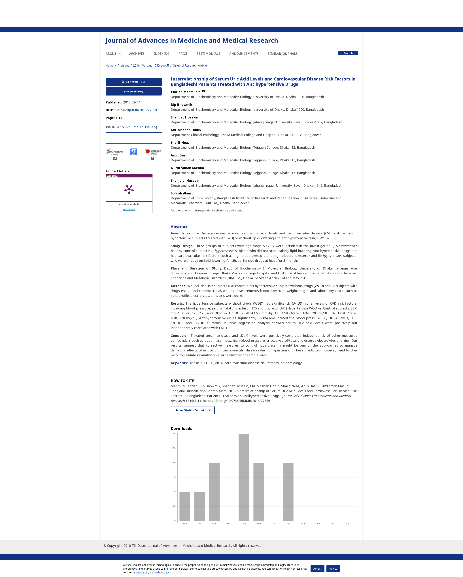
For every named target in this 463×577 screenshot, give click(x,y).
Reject (333, 568)
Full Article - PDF (135, 82)
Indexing (161, 54)
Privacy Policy (141, 572)
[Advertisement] (231, 12)
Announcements (244, 54)
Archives (137, 54)
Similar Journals (283, 54)
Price (183, 54)
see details (129, 209)
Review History (133, 91)
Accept (317, 568)
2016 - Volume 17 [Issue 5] (151, 65)
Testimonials (208, 54)
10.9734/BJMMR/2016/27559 (135, 110)
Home (110, 65)
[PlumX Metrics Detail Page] (129, 189)
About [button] (111, 54)
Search (348, 53)
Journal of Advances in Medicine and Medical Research (192, 40)
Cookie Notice (160, 572)
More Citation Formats (191, 410)
